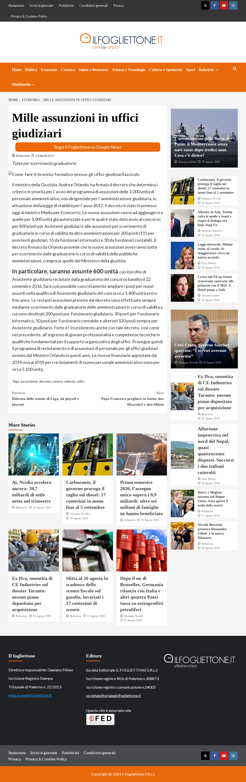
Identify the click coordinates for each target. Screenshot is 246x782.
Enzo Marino (209, 263)
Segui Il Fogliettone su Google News (88, 147)
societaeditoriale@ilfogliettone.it (113, 695)
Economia (49, 70)
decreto (45, 381)
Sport (190, 70)
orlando (69, 381)
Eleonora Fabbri (187, 161)
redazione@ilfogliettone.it (30, 695)
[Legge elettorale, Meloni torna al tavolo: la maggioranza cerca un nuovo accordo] (182, 255)
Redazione (16, 5)
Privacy (118, 5)
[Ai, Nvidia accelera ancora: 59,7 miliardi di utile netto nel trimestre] (33, 454)
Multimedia (21, 84)
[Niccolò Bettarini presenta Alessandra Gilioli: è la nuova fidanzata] (182, 536)
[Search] (235, 69)
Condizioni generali (93, 5)
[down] (217, 70)
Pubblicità (66, 5)
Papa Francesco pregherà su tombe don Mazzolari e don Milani (132, 398)
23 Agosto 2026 (96, 615)
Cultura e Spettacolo (165, 70)
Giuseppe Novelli (79, 513)
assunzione (29, 381)
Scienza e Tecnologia (128, 70)
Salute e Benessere (93, 70)
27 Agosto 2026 (211, 515)
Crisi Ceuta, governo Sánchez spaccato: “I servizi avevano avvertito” (201, 351)
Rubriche (206, 70)
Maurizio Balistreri (212, 230)
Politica (31, 70)
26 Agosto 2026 (42, 507)
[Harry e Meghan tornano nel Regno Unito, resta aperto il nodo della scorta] (182, 503)
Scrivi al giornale (41, 5)
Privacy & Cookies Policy (29, 16)
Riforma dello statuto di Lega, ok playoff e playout (45, 398)
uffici (80, 381)
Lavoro (58, 381)
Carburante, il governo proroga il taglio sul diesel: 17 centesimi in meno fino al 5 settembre (86, 495)
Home (17, 70)
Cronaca (68, 70)
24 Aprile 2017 (45, 155)
